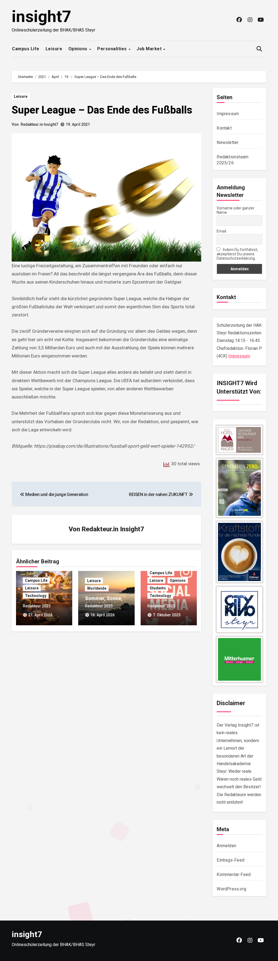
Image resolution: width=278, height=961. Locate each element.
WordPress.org (231, 888)
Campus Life (25, 48)
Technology (35, 595)
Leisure (54, 48)
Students (158, 588)
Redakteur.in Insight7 (39, 124)
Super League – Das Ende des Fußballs (102, 110)
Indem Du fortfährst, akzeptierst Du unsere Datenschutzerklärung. (237, 253)
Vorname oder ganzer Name (235, 210)
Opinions (78, 48)
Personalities (112, 48)
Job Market (150, 48)
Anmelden (226, 845)
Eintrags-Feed (230, 860)
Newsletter (227, 142)
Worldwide (96, 588)
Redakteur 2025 (36, 606)
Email (221, 231)
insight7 (41, 16)
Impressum (228, 113)
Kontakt (224, 128)
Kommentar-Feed (234, 874)
